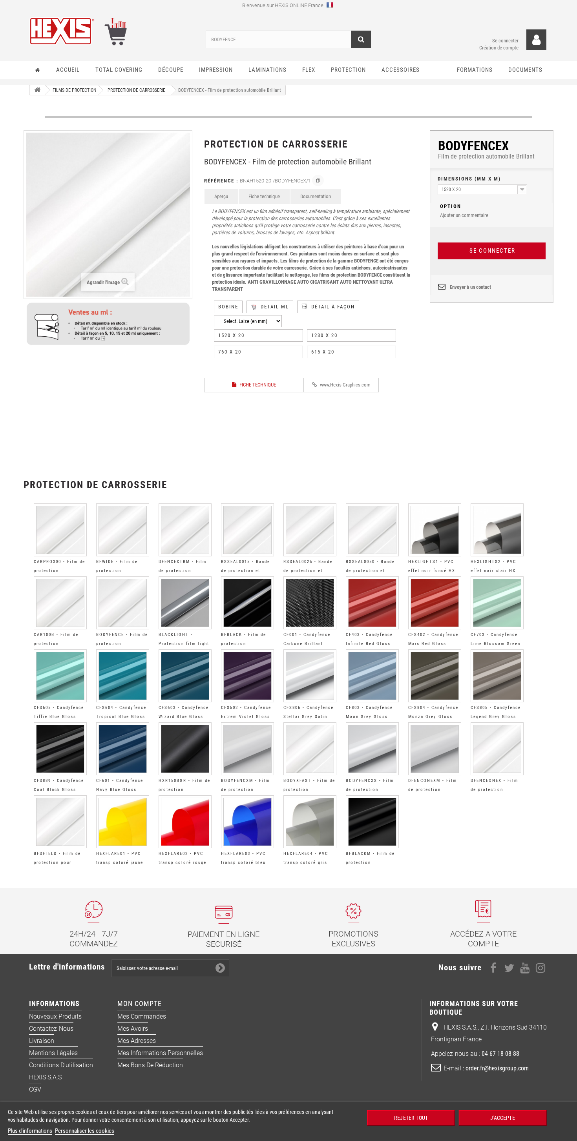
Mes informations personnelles (160, 1053)
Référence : (221, 181)
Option (450, 206)
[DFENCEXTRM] (185, 529)
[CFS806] (309, 675)
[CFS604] (122, 675)
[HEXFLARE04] (309, 821)
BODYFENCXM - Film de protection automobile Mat (245, 789)
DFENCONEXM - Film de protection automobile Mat (432, 789)
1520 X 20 (231, 335)
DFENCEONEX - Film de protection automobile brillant (494, 789)
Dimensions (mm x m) (469, 179)
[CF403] (372, 602)
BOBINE (228, 307)
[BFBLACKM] (372, 821)
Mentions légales (53, 1053)
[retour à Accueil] (37, 90)
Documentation (315, 196)
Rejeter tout (411, 1117)
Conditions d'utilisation (61, 1065)
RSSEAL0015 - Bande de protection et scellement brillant (245, 570)
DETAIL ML (275, 307)
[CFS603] (185, 675)
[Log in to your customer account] (536, 40)
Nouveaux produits (55, 1016)
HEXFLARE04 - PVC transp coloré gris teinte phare (305, 862)
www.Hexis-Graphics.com (345, 385)
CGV (35, 1089)
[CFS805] (497, 675)
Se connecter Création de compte (499, 44)
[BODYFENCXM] (247, 748)
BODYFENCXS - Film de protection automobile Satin (370, 789)
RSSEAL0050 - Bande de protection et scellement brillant (370, 570)
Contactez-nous (51, 1028)
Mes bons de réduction (150, 1065)
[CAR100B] (60, 602)
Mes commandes (141, 1016)
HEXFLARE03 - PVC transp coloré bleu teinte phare (243, 862)
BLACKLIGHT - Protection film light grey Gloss (184, 643)
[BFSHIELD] (60, 821)
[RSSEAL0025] (309, 529)
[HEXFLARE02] (185, 821)
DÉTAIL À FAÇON (333, 307)
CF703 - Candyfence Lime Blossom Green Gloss (495, 643)
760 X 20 (229, 352)
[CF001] (309, 602)
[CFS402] (434, 602)
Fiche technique (264, 196)
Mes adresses (136, 1040)
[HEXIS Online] (111, 31)
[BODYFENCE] (122, 602)
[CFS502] (247, 675)
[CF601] (122, 748)
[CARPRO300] (60, 529)
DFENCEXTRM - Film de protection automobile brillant (182, 570)
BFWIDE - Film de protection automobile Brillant (120, 570)
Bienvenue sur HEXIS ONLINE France (283, 5)
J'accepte (502, 1117)
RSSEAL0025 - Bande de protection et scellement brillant (307, 570)
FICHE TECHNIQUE (257, 385)
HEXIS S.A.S (45, 1077)
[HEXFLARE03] (247, 821)
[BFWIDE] (122, 529)
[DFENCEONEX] (497, 748)
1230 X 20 (324, 335)
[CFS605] (60, 675)
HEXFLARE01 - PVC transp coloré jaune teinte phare (119, 862)
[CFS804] (434, 675)
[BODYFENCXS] (372, 748)
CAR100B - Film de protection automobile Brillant (57, 643)
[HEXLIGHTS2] (497, 529)
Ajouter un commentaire (464, 210)
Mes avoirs (132, 1028)
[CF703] (497, 602)
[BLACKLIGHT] (185, 602)
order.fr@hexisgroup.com (497, 1068)
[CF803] (372, 675)
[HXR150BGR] (185, 748)
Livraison (41, 1040)
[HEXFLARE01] (122, 821)
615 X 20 (322, 352)
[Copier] (318, 180)
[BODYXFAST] (309, 748)
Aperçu (221, 196)
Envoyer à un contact (470, 287)
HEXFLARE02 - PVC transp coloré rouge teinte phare (182, 862)
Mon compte (139, 1003)
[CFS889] (60, 748)
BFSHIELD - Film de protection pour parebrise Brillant (57, 862)
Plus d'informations (30, 1130)
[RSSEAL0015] (247, 529)
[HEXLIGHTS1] (434, 529)
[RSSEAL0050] (372, 529)
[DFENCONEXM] (434, 748)
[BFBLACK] (247, 602)
